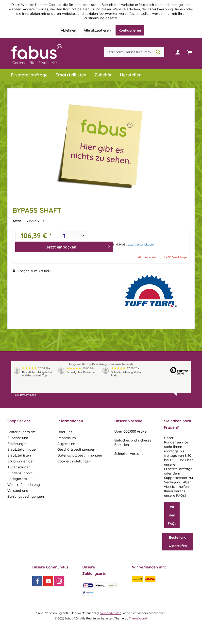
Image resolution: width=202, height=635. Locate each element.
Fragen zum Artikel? (33, 271)
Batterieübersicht (21, 432)
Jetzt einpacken (61, 247)
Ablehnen (68, 30)
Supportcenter (175, 478)
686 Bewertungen (25, 394)
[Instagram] (59, 581)
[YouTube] (48, 581)
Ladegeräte (17, 478)
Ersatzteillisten (19, 455)
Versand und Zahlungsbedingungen (25, 493)
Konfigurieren (129, 30)
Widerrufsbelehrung (23, 484)
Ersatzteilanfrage (21, 449)
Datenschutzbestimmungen (79, 455)
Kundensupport (20, 473)
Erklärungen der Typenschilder (20, 464)
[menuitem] (189, 52)
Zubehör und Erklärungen (17, 441)
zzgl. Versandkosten (141, 244)
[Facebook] (37, 581)
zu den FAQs (172, 515)
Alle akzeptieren (97, 30)
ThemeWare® (138, 618)
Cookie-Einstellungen (74, 461)
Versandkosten (110, 613)
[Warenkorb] (189, 52)
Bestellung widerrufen (178, 541)
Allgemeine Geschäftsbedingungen (76, 446)
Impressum (66, 438)
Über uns (64, 432)
